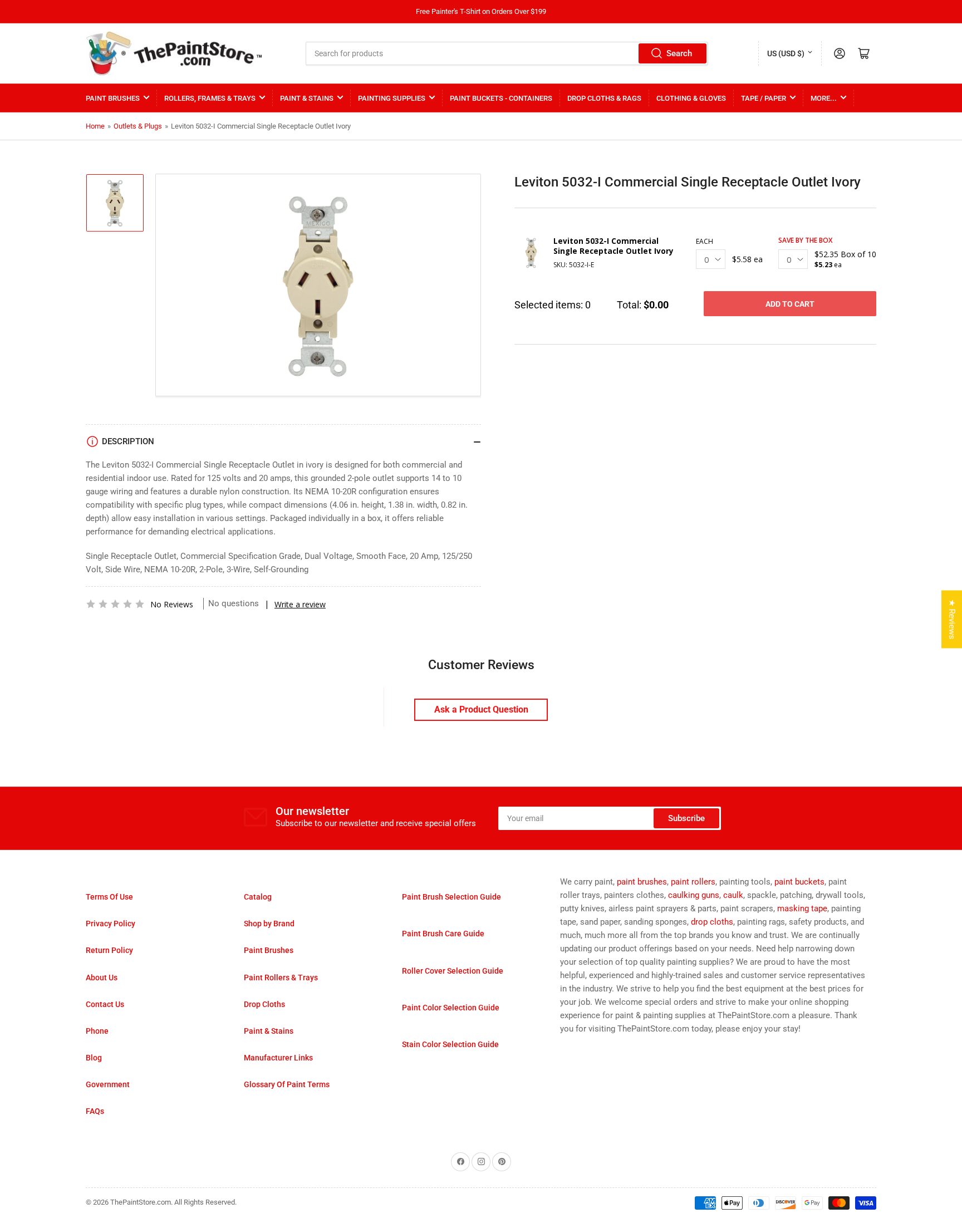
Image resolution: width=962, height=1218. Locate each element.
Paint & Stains (306, 98)
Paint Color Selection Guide (450, 1007)
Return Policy (109, 950)
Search (679, 53)
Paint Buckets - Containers (501, 98)
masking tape (802, 908)
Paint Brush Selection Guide (451, 896)
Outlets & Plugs (138, 126)
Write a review (300, 604)
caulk (733, 895)
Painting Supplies (391, 98)
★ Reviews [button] (952, 620)
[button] (115, 604)
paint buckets (799, 882)
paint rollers (693, 882)
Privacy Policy (110, 923)
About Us (101, 977)
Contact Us (105, 1004)
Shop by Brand (269, 923)
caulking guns (693, 895)
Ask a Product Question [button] (481, 709)
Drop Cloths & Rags (604, 98)
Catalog (258, 896)
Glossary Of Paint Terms (287, 1084)
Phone (97, 1031)
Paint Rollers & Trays (281, 977)
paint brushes (642, 882)
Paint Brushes (113, 98)
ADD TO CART (789, 303)
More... (824, 98)
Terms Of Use (109, 896)
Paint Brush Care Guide (443, 933)
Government (108, 1084)
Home (95, 126)
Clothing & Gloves (691, 98)
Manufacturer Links (278, 1057)
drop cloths (712, 922)
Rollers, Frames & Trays (210, 98)
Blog (94, 1057)
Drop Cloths (264, 1004)
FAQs (95, 1111)
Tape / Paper (763, 98)
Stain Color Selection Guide (450, 1044)
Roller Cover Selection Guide (452, 970)
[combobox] (507, 53)
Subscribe (686, 818)
